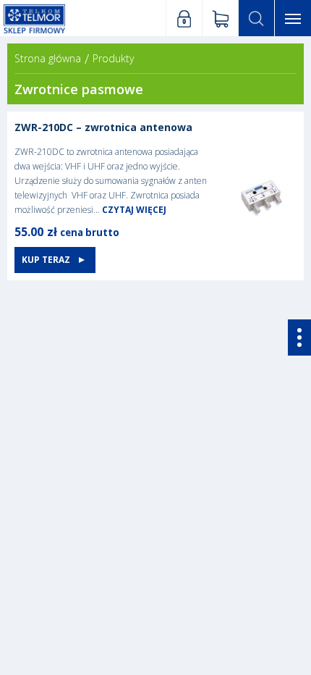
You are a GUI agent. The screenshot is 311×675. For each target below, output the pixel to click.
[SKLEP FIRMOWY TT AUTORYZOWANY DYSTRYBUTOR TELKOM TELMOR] (34, 18)
